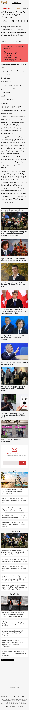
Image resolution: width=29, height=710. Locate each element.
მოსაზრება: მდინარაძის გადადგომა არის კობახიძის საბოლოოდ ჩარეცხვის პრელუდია (13, 338)
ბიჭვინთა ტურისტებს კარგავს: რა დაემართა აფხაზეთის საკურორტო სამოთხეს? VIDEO (12, 491)
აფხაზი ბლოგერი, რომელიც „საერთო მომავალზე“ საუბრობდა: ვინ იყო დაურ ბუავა (13, 285)
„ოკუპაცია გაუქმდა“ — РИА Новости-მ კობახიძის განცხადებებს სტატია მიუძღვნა (13, 259)
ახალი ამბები (14, 531)
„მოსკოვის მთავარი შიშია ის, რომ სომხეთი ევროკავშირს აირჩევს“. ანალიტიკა (12, 633)
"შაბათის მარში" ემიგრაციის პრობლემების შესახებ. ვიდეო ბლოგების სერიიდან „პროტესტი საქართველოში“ (14, 234)
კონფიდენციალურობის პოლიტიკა (14, 693)
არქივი (19, 8)
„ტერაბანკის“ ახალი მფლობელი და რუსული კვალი (12, 441)
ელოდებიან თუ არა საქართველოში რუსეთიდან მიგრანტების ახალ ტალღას (14, 509)
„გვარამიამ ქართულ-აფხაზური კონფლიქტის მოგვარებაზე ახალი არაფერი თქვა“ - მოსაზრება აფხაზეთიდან (12, 643)
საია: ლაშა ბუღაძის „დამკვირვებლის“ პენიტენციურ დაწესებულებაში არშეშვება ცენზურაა (13, 415)
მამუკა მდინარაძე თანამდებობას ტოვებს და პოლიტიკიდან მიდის (14, 363)
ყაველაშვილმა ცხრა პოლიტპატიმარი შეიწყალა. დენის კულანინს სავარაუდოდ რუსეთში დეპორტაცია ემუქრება (13, 311)
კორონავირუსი (5, 8)
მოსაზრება (14, 594)
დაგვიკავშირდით (14, 687)
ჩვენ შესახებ (14, 682)
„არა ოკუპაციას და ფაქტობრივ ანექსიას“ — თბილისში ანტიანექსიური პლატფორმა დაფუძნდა (14, 389)
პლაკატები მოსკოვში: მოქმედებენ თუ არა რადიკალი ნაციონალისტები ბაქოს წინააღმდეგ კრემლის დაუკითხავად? (14, 578)
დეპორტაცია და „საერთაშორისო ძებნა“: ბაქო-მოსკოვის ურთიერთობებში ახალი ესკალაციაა (14, 653)
